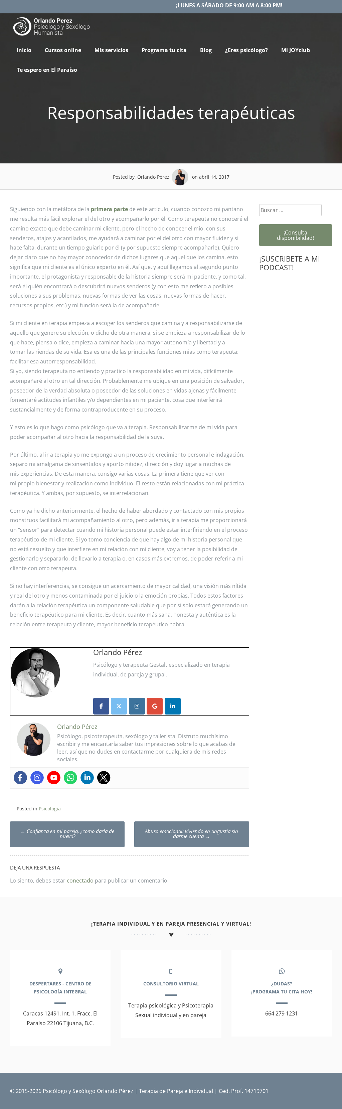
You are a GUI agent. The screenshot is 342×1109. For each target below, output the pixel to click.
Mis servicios (111, 50)
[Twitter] (104, 777)
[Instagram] (37, 777)
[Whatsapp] (70, 777)
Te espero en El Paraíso (47, 69)
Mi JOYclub (295, 50)
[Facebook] (20, 777)
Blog (206, 50)
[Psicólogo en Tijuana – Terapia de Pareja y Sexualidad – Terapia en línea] (52, 35)
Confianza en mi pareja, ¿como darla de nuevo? (67, 833)
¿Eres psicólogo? (246, 50)
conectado (80, 880)
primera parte (109, 209)
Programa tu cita (164, 50)
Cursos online (63, 50)
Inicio (24, 50)
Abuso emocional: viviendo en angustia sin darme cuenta (191, 833)
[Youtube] (53, 777)
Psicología (50, 808)
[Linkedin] (87, 777)
